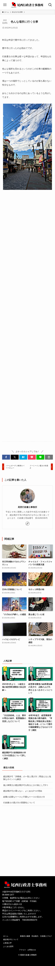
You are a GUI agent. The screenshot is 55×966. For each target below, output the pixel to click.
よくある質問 (8, 946)
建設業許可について (10, 939)
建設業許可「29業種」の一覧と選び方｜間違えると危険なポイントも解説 (27, 777)
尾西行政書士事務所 (27, 507)
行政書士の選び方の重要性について (19, 802)
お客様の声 (7, 943)
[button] (6, 457)
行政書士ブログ (46, 936)
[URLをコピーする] (49, 457)
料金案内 (35, 936)
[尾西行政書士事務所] (27, 5)
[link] (27, 524)
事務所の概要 (25, 936)
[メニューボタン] (5, 5)
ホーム (5, 936)
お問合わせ (32, 950)
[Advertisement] (27, 318)
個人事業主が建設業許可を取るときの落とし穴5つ (25, 785)
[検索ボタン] (50, 5)
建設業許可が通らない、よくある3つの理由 (22, 791)
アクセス (22, 950)
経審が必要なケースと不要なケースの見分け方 (24, 797)
